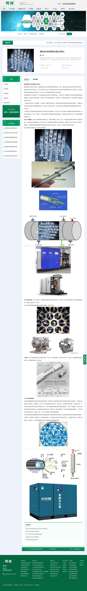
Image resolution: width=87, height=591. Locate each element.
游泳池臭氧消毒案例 (73, 573)
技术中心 (47, 8)
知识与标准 (59, 42)
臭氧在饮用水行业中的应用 (55, 567)
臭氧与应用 (52, 560)
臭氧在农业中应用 (53, 575)
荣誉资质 (81, 565)
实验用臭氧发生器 (24, 567)
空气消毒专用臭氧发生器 (25, 562)
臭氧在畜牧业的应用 (54, 573)
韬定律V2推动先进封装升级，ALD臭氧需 (12, 156)
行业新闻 (6, 88)
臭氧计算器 (71, 8)
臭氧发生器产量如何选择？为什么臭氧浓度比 (12, 132)
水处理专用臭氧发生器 (25, 565)
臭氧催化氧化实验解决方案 (37, 562)
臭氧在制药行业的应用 (54, 569)
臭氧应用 (38, 8)
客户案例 (71, 560)
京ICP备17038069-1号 (29, 585)
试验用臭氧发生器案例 (73, 571)
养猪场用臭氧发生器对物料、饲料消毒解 (40, 571)
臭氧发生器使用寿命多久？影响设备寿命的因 (12, 128)
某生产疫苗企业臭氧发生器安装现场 (34, 534)
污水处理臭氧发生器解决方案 (38, 567)
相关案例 (35, 79)
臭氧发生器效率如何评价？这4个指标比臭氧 (12, 146)
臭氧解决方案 (21, 8)
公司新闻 (6, 84)
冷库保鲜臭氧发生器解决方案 (38, 573)
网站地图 (37, 585)
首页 (4, 8)
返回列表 (54, 549)
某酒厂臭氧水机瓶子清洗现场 (32, 531)
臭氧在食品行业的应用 (54, 571)
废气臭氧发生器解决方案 (37, 575)
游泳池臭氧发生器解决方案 (37, 578)
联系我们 (63, 8)
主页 (55, 42)
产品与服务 (12, 8)
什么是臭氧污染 (76, 549)
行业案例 (30, 8)
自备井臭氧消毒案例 (73, 575)
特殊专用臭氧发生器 (25, 569)
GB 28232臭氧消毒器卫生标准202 (12, 151)
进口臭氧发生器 (24, 575)
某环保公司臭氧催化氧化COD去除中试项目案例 (36, 528)
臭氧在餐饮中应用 (53, 565)
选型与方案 (34, 560)
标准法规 (6, 93)
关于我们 (55, 8)
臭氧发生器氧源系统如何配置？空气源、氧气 (12, 137)
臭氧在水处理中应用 (54, 562)
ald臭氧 (25, 34)
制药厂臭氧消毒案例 (73, 578)
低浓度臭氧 (41, 34)
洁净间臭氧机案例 (72, 565)
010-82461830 (69, 4)
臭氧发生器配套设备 (25, 573)
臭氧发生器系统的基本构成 (36, 549)
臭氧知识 (7, 42)
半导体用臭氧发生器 (33, 34)
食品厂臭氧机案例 (72, 562)
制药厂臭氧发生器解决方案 (37, 565)
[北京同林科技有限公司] (10, 3)
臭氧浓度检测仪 (24, 571)
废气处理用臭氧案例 (73, 569)
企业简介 (81, 562)
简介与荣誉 (82, 560)
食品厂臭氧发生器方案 (36, 569)
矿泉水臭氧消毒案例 (73, 567)
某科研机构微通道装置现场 (32, 539)
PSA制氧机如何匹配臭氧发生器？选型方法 (12, 142)
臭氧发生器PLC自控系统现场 (32, 536)
